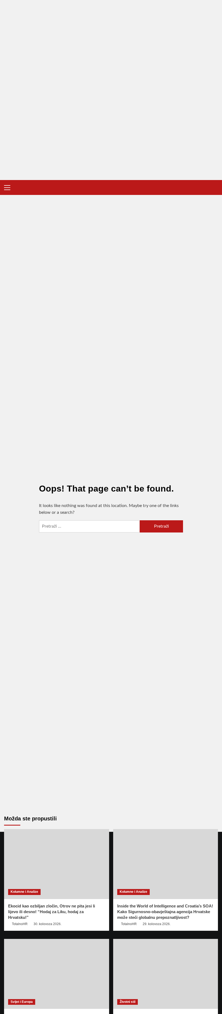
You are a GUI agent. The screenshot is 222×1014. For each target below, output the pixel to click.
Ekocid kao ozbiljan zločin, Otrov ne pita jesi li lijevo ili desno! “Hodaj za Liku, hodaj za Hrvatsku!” (51, 912)
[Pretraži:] (89, 526)
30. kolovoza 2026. (47, 924)
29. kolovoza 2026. (157, 924)
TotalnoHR (20, 924)
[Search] (214, 187)
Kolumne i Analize (24, 892)
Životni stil (127, 1002)
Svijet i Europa (22, 1002)
